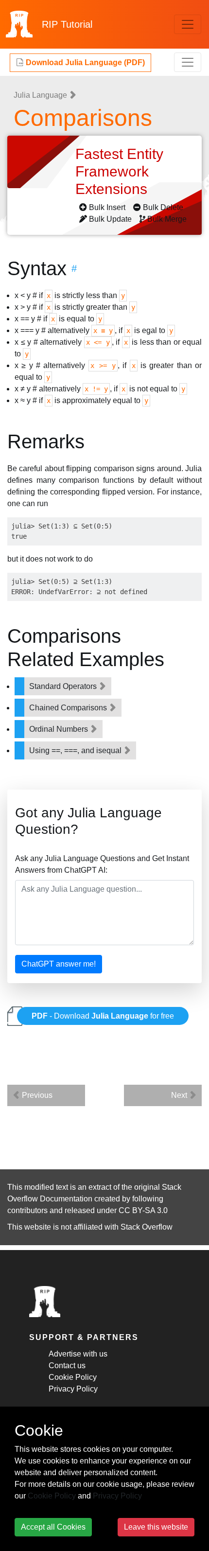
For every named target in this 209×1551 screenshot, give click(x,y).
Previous (36, 1095)
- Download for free (103, 1016)
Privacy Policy (73, 1389)
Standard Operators (64, 686)
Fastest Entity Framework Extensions (119, 171)
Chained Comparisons (69, 708)
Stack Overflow (147, 1227)
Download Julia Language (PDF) (84, 62)
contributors (27, 1210)
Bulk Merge (167, 219)
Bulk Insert (107, 207)
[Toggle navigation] (187, 24)
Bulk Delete (163, 207)
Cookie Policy (73, 1377)
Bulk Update (110, 219)
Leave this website (156, 1527)
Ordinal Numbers (59, 729)
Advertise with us (78, 1354)
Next (180, 1095)
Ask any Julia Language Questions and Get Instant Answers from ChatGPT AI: (102, 864)
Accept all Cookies (53, 1527)
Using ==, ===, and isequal (76, 750)
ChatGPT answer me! (58, 964)
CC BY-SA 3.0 (143, 1210)
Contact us (67, 1365)
